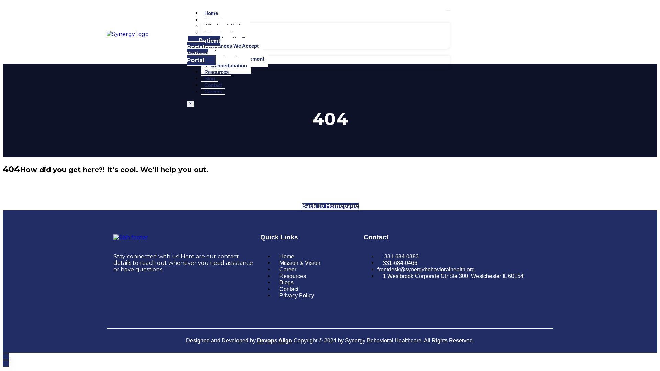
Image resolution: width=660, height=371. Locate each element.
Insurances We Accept (232, 46)
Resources (216, 72)
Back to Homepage (330, 206)
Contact (213, 85)
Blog (209, 78)
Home (211, 13)
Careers (213, 91)
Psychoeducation (226, 65)
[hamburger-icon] (448, 10)
